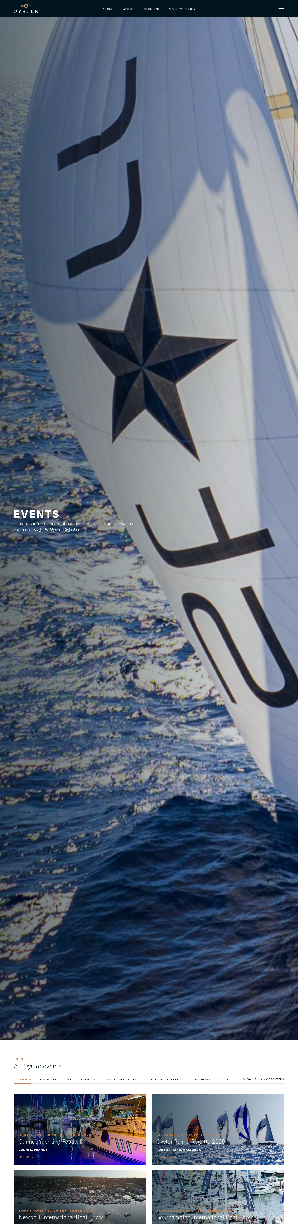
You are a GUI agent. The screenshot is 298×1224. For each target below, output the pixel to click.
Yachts (107, 8)
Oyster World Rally (182, 8)
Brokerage (151, 8)
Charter (128, 8)
